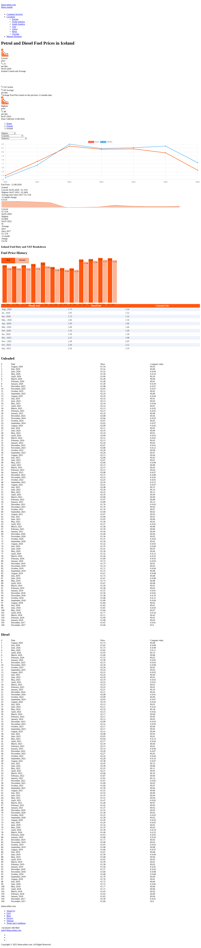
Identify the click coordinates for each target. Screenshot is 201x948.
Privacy (10, 918)
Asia (14, 26)
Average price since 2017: (13, 195)
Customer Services (15, 14)
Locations (11, 17)
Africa (15, 29)
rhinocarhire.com (8, 5)
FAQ (9, 913)
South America (18, 24)
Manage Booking (14, 36)
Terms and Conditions (16, 923)
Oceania (15, 34)
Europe (15, 19)
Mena (14, 31)
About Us (11, 911)
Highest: (5, 192)
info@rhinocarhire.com (11, 930)
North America (18, 22)
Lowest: (5, 190)
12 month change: (9, 197)
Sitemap (10, 921)
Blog (9, 916)
